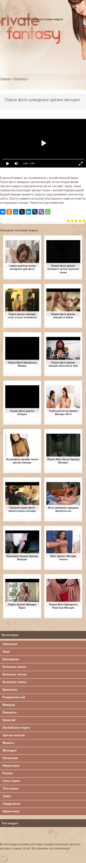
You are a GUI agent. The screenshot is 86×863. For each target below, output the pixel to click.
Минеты (8, 743)
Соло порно (11, 781)
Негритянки (11, 765)
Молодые (10, 750)
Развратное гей (14, 697)
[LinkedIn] (28, 212)
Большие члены (15, 682)
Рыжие (8, 773)
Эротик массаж (14, 735)
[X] (22, 212)
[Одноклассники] (9, 212)
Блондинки (11, 659)
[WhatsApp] (47, 212)
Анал (6, 651)
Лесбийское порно (16, 727)
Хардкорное (11, 803)
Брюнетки (10, 689)
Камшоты (10, 712)
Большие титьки (15, 674)
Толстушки (10, 788)
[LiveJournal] (35, 212)
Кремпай (9, 720)
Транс (7, 796)
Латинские (10, 758)
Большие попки (14, 667)
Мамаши (9, 705)
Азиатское (10, 644)
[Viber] (41, 212)
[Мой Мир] (15, 212)
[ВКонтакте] (3, 212)
